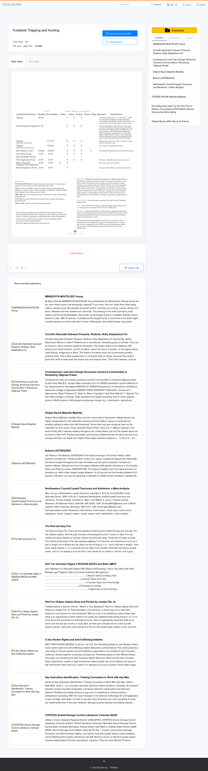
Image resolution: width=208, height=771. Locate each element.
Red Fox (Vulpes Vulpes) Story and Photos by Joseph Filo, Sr (80, 601)
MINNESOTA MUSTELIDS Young (64, 296)
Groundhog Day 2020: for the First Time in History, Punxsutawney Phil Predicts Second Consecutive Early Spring (173, 108)
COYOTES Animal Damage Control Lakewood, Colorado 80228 (81, 715)
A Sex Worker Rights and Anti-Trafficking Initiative (74, 639)
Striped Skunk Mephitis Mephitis (63, 412)
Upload (202, 4)
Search (157, 4)
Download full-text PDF (120, 33)
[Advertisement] (104, 17)
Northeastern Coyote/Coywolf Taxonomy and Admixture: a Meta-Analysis (87, 488)
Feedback (114, 767)
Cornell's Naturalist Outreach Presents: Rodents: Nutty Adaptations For (86, 334)
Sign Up (173, 4)
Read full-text (115, 41)
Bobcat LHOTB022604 (58, 450)
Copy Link (133, 268)
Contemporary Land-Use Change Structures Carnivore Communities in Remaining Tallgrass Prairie (86, 373)
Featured (159, 37)
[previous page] (11, 267)
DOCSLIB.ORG (11, 4)
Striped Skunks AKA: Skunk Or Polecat (170, 121)
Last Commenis (174, 37)
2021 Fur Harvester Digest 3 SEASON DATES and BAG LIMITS (80, 563)
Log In (188, 4)
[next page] (25, 267)
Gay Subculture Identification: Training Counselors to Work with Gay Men (87, 677)
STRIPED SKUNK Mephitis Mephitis (169, 96)
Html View (16, 61)
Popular (189, 37)
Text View (34, 61)
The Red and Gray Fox (58, 526)
